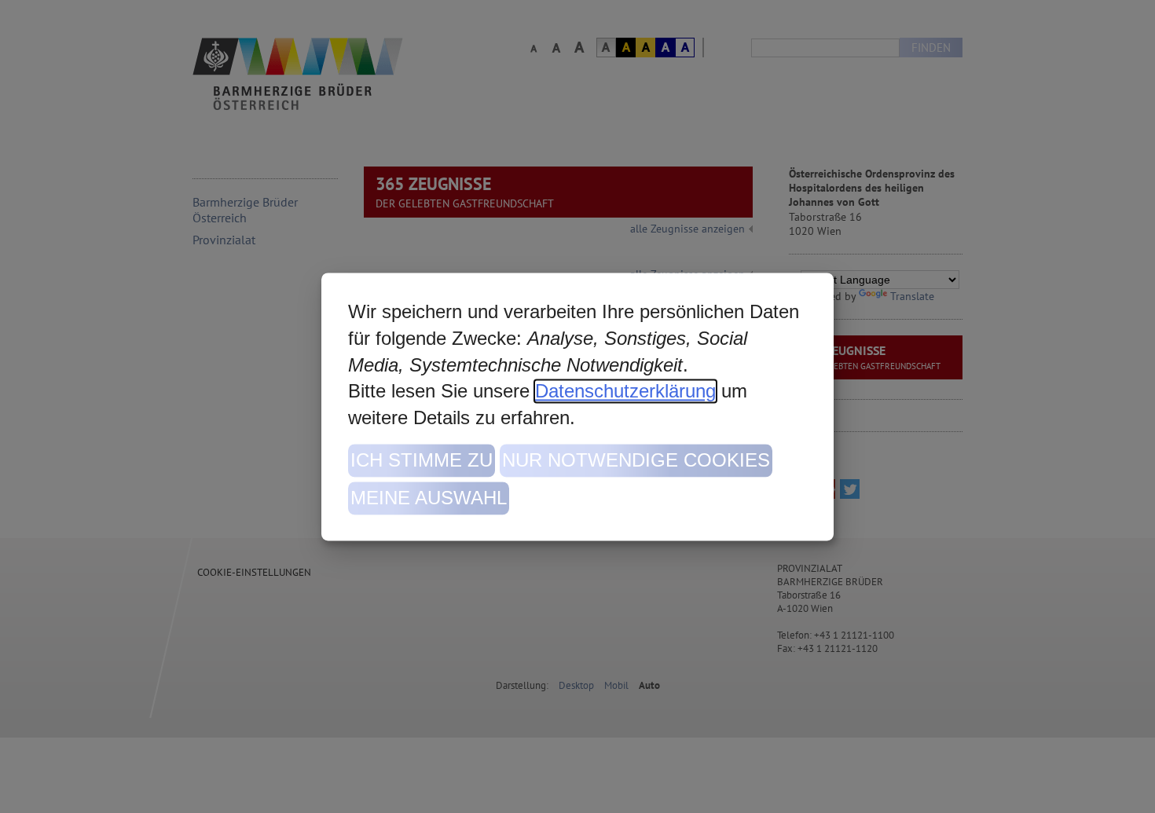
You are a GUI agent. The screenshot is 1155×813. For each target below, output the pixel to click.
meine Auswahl (428, 497)
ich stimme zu (421, 460)
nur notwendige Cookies (636, 460)
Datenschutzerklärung (625, 390)
